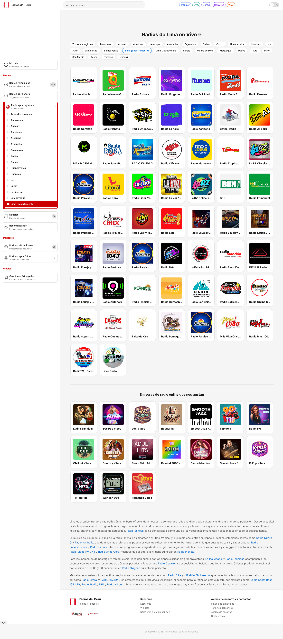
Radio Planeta (185, 551)
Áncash (15, 126)
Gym (196, 4)
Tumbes (108, 57)
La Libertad (17, 192)
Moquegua (225, 50)
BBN (101, 584)
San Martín (78, 57)
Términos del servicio (222, 607)
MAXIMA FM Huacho (197, 575)
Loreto (186, 50)
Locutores (145, 603)
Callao (14, 156)
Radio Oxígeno (131, 568)
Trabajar (185, 4)
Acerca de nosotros (221, 611)
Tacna (94, 57)
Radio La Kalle (99, 547)
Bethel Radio (89, 584)
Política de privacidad (222, 603)
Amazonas (17, 120)
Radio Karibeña (84, 542)
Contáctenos (218, 616)
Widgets (144, 607)
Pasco (241, 50)
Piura (254, 50)
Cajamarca (17, 150)
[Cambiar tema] (274, 4)
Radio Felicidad (235, 558)
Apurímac (16, 132)
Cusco (14, 162)
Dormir (206, 4)
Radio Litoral (89, 579)
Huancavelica (18, 168)
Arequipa (16, 138)
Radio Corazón (167, 563)
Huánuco (16, 174)
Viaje (231, 4)
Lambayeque (18, 198)
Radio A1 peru (115, 584)
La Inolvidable (214, 558)
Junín (14, 186)
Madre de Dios (205, 50)
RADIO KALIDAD (111, 579)
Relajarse (219, 4)
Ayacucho (16, 144)
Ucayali (124, 57)
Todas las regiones (21, 114)
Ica (12, 180)
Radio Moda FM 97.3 (82, 551)
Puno (267, 50)
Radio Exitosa (135, 530)
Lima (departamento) (23, 204)
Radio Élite (174, 575)
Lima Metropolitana (166, 50)
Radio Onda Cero (108, 551)
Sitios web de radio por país (155, 611)
